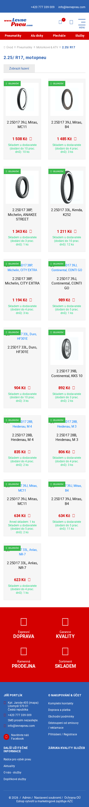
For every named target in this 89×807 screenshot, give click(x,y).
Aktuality (9, 766)
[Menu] (71, 22)
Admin (26, 797)
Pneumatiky (13, 35)
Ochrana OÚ (72, 797)
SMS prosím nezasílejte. (23, 720)
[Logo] (18, 22)
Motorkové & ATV (47, 47)
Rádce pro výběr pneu (17, 759)
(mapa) (33, 703)
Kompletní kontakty (60, 703)
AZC (70, 801)
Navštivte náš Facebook (20, 736)
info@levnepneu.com (71, 7)
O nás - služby (12, 772)
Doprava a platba (59, 710)
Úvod (9, 47)
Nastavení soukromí (47, 797)
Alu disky (37, 35)
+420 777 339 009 (43, 7)
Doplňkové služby (15, 779)
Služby (79, 35)
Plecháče (59, 35)
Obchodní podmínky (61, 716)
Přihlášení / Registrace (62, 734)
